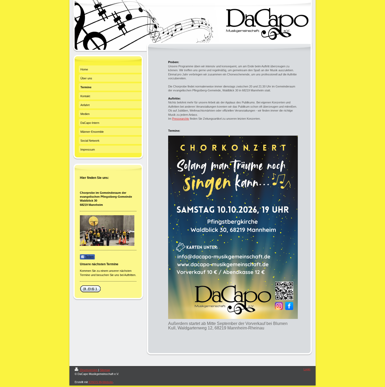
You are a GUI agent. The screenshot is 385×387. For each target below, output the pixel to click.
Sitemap (105, 370)
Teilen (89, 257)
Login (307, 369)
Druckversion (88, 370)
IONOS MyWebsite (101, 382)
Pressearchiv (180, 118)
